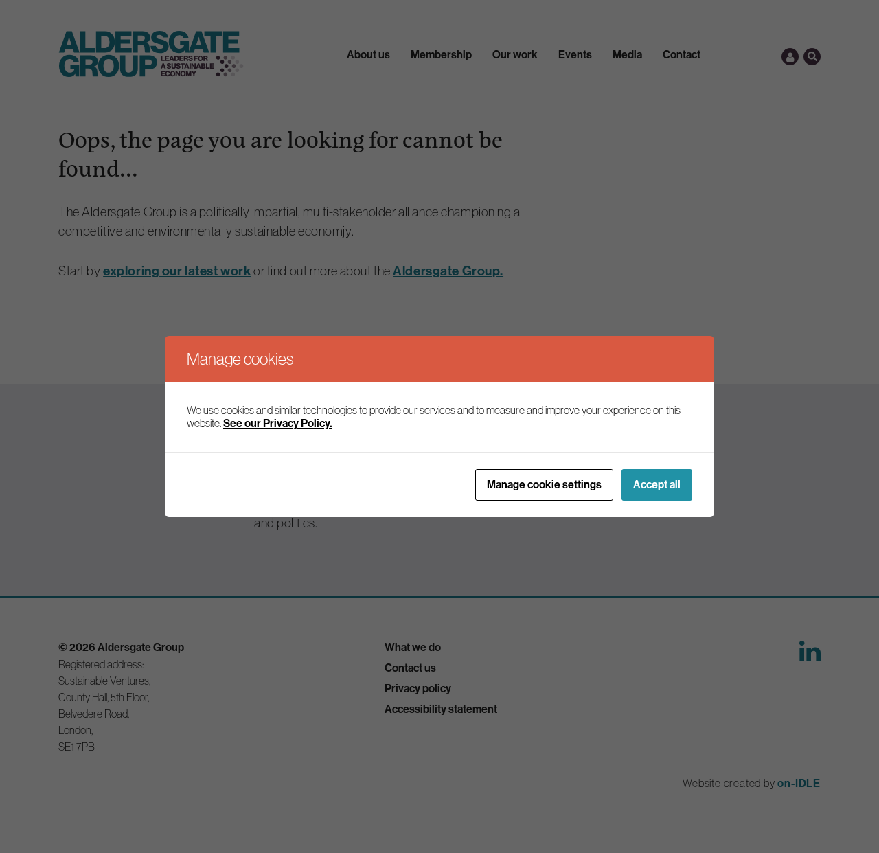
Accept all (657, 484)
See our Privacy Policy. (277, 423)
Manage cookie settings (544, 484)
